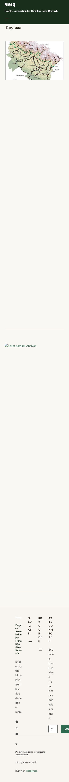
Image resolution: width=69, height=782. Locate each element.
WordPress (31, 770)
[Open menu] (7, 19)
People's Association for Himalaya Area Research (31, 11)
